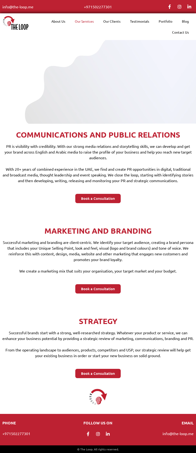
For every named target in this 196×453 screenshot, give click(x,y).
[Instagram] (179, 6)
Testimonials (139, 21)
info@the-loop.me (17, 6)
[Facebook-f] (169, 6)
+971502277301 (98, 6)
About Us (58, 21)
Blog (185, 21)
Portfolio (165, 21)
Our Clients (111, 21)
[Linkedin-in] (189, 6)
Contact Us (180, 32)
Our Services (84, 21)
